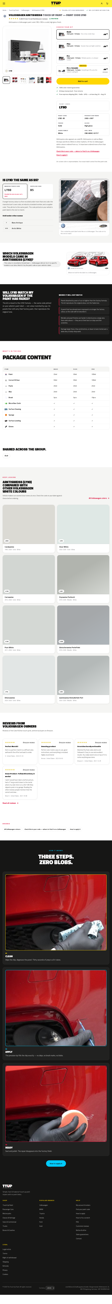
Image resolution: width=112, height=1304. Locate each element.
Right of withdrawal (9, 1257)
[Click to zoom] (27, 50)
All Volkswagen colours (12, 829)
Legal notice (7, 1249)
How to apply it (61, 155)
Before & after (81, 1230)
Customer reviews (82, 1226)
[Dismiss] (27, 1295)
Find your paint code (83, 1209)
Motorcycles (7, 1213)
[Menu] (4, 3)
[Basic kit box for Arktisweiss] (6, 80)
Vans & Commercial (9, 1222)
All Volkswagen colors (98, 498)
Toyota (42, 1213)
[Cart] (107, 3)
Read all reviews (9, 803)
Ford (40, 1222)
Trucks (5, 1226)
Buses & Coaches (9, 1230)
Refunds (6, 1266)
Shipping (6, 1262)
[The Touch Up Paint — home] (56, 3)
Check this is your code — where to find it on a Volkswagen (77, 151)
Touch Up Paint (14, 10)
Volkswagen (25, 10)
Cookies (5, 1274)
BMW (41, 1209)
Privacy (5, 1270)
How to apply (80, 1213)
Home (4, 10)
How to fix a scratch (83, 1217)
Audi (6, 455)
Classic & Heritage (9, 1217)
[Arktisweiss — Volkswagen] (15, 80)
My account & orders (83, 1205)
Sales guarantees (82, 1234)
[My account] (102, 3)
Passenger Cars (8, 1209)
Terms (5, 1253)
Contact (79, 1238)
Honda (41, 1217)
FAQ (77, 1222)
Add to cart (83, 81)
